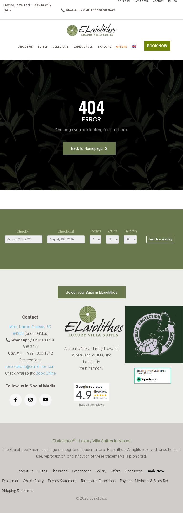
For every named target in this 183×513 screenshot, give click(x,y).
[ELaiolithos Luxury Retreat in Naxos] (92, 29)
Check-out (66, 231)
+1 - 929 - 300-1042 (36, 353)
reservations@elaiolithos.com (30, 366)
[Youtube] (45, 400)
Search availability (160, 239)
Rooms (95, 231)
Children (130, 231)
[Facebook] (15, 400)
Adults (112, 231)
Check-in (23, 231)
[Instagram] (30, 400)
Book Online (46, 373)
